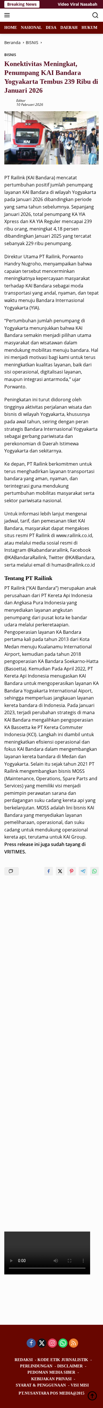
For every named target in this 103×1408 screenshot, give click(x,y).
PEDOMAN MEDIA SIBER (51, 1372)
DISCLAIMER (70, 1366)
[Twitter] (41, 1344)
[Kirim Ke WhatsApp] (94, 871)
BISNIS (10, 54)
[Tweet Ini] (60, 871)
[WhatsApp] (63, 1344)
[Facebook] (31, 1344)
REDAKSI (24, 1360)
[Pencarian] (95, 15)
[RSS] (73, 1344)
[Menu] (8, 15)
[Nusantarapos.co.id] (42, 15)
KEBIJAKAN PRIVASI (51, 1379)
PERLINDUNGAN (36, 1366)
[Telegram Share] (83, 871)
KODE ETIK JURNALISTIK (62, 1360)
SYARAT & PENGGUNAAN (41, 1385)
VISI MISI (80, 1385)
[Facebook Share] (48, 871)
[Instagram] (52, 1344)
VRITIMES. (15, 852)
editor (20, 100)
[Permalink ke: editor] (8, 102)
